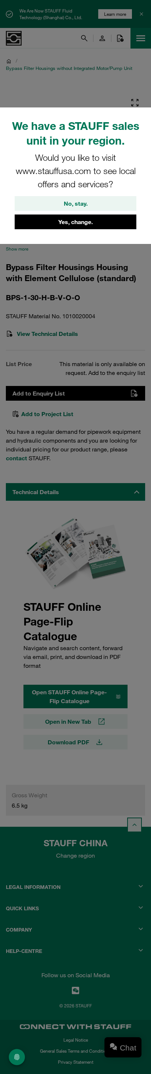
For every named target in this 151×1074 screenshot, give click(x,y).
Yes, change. (75, 222)
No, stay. (76, 203)
